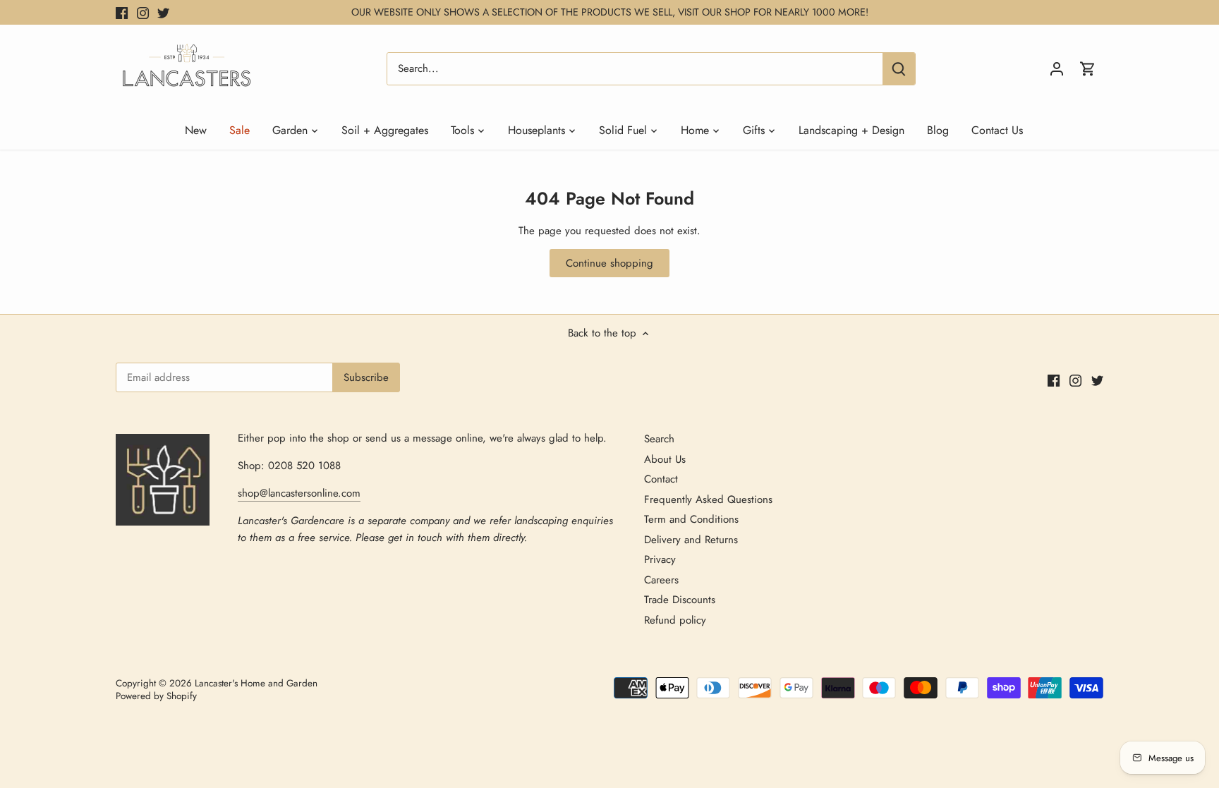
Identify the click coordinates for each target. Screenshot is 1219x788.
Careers (661, 580)
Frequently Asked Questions (708, 499)
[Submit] (899, 69)
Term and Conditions (691, 519)
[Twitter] (163, 12)
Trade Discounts (679, 599)
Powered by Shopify (156, 696)
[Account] (1056, 68)
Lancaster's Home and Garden (256, 683)
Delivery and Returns (691, 539)
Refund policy (675, 620)
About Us (665, 459)
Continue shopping (609, 263)
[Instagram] (143, 12)
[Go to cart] (1087, 68)
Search (659, 439)
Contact (661, 479)
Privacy (660, 559)
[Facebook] (122, 12)
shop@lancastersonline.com (299, 493)
